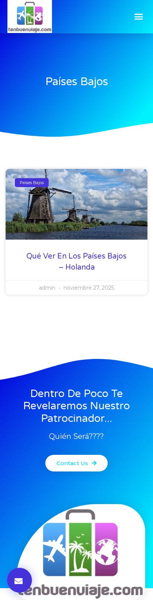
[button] (139, 17)
